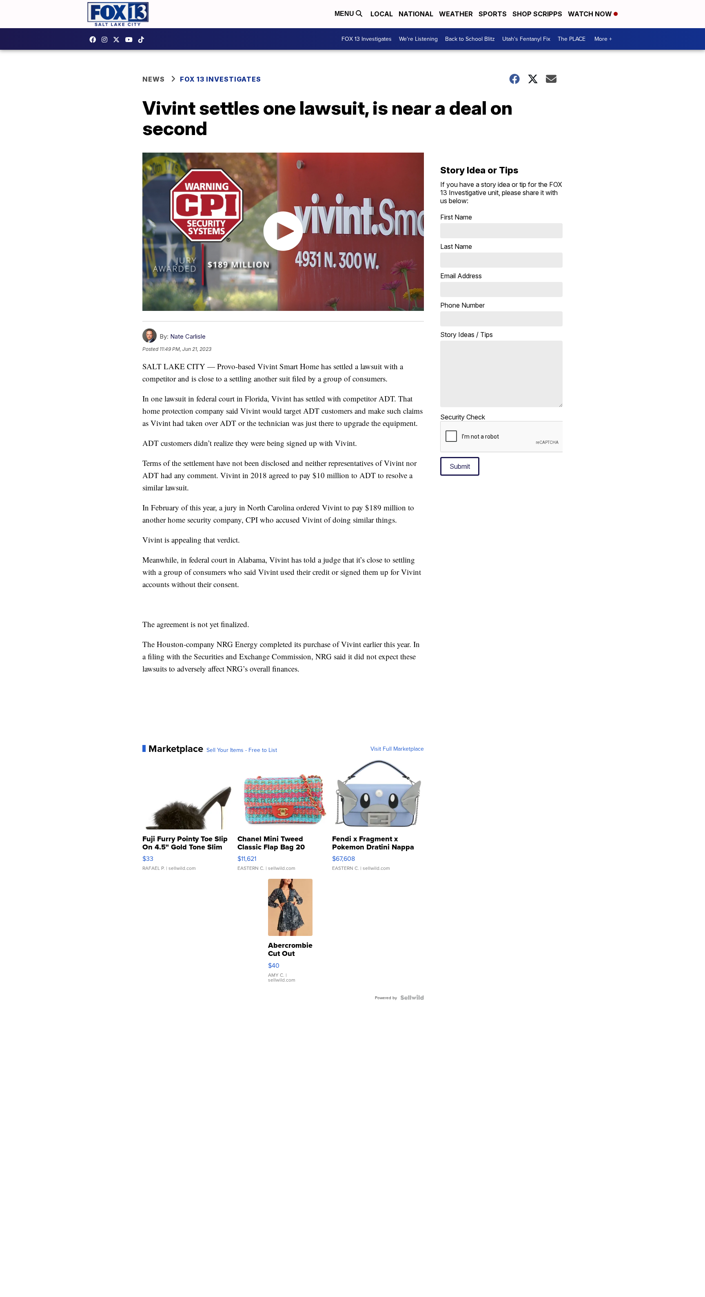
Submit (460, 466)
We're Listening (418, 39)
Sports (493, 14)
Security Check (462, 417)
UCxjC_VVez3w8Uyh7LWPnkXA (131, 39)
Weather (456, 14)
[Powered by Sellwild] (412, 997)
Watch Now (591, 14)
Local (381, 14)
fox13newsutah (94, 39)
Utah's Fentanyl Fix (526, 39)
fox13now (106, 39)
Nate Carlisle (188, 336)
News (153, 79)
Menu (345, 13)
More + (603, 39)
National (416, 14)
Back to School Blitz (470, 39)
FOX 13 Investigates (366, 39)
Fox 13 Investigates (220, 79)
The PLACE (571, 39)
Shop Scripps (537, 14)
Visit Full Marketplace (397, 749)
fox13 (118, 39)
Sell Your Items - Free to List (241, 750)
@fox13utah (143, 39)
